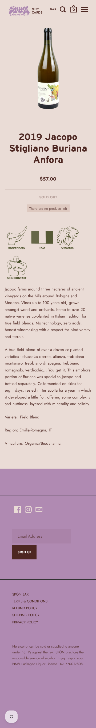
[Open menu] (84, 9)
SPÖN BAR (20, 594)
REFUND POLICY (24, 608)
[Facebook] (17, 509)
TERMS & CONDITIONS (29, 601)
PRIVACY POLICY (25, 622)
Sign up (24, 552)
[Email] (38, 509)
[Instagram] (28, 509)
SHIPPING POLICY (25, 615)
